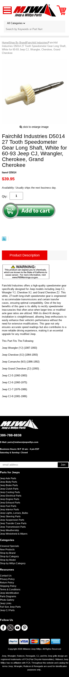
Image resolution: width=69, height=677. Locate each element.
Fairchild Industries (37, 42)
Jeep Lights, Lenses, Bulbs (14, 513)
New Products (7, 549)
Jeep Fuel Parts (8, 506)
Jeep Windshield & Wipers (13, 533)
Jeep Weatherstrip (9, 530)
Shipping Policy (8, 586)
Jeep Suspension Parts (12, 520)
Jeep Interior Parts (9, 509)
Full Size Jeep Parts (10, 606)
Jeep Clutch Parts (9, 488)
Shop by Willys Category (12, 563)
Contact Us (6, 575)
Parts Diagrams (8, 596)
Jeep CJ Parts (7, 610)
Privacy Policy (7, 579)
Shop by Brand (8, 553)
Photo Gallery (7, 600)
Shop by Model (8, 560)
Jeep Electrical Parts (10, 495)
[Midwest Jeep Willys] (34, 10)
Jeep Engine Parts (9, 499)
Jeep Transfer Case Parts (13, 523)
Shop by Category (9, 556)
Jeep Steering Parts (10, 516)
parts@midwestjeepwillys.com (22, 442)
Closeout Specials (9, 546)
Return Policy (7, 582)
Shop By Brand (17, 42)
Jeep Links (5, 603)
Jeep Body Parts (8, 482)
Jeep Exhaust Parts (10, 502)
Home (5, 42)
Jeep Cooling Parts (10, 492)
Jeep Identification (9, 593)
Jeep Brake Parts (9, 485)
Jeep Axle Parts (8, 478)
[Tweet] (4, 240)
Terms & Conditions (10, 589)
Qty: (4, 196)
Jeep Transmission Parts (13, 527)
